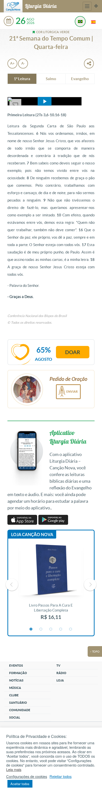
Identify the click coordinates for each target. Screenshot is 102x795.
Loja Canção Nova (32, 534)
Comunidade (19, 710)
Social (14, 717)
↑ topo (95, 651)
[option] (51, 585)
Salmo (51, 79)
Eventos (16, 665)
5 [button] (71, 629)
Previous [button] (12, 584)
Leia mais (13, 769)
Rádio (61, 673)
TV (58, 665)
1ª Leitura (22, 79)
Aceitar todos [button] (19, 783)
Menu (87, 6)
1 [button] (31, 629)
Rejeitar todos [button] (61, 776)
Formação (18, 673)
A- (23, 63)
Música (15, 687)
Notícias (16, 680)
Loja (60, 680)
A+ (12, 63)
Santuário (18, 702)
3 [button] (51, 629)
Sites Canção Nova (96, 6)
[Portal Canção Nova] (13, 6)
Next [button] (90, 584)
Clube (14, 695)
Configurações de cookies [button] (26, 776)
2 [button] (41, 629)
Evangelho (80, 79)
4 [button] (61, 629)
